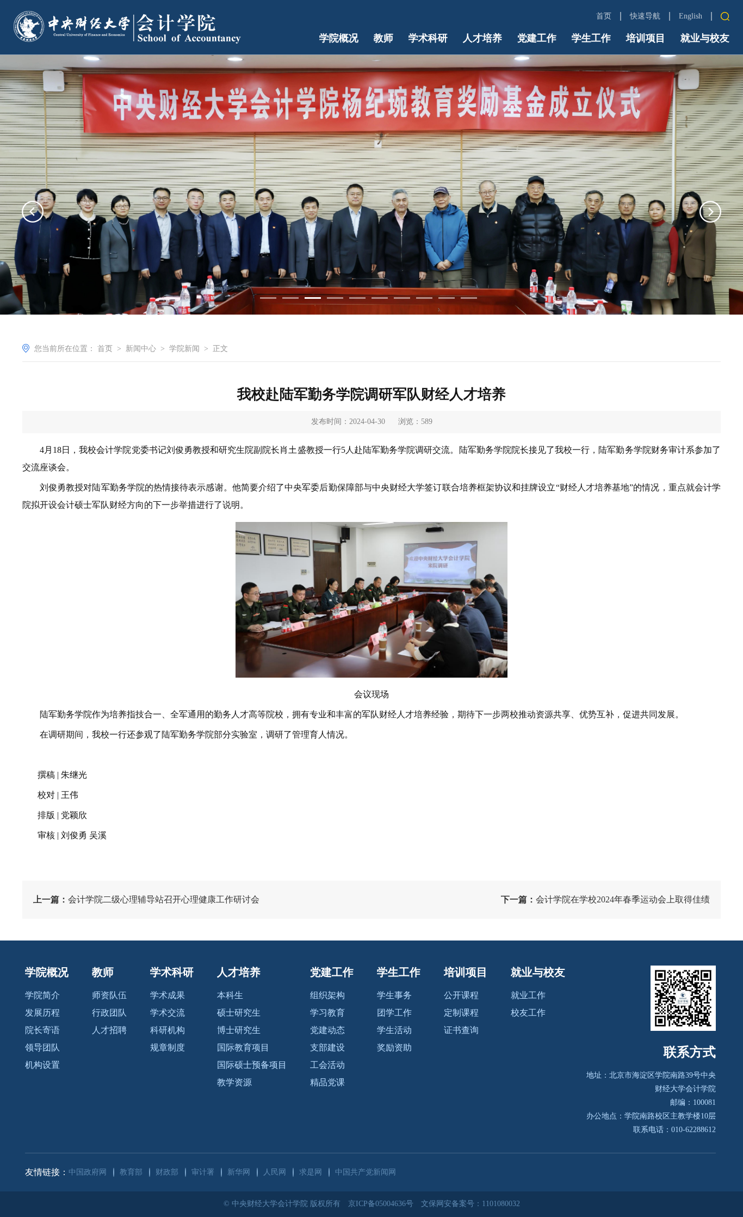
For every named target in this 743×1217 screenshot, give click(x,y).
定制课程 (461, 1012)
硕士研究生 (239, 1012)
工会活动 (327, 1065)
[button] (33, 212)
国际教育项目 (243, 1047)
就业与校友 (704, 38)
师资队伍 (109, 995)
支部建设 (327, 1047)
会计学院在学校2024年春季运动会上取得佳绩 (605, 899)
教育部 (131, 1172)
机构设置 (42, 1065)
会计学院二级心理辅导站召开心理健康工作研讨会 (146, 899)
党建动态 (327, 1030)
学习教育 (327, 1012)
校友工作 (528, 1012)
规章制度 (167, 1047)
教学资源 (234, 1082)
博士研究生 (239, 1030)
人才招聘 (109, 1030)
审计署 (202, 1172)
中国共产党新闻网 (365, 1172)
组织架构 (327, 995)
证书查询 (461, 1030)
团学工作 (394, 1012)
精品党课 (327, 1082)
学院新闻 (184, 349)
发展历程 (42, 1012)
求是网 (310, 1172)
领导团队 (42, 1047)
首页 (603, 16)
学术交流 (167, 1012)
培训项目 (645, 38)
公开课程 (461, 995)
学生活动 (394, 1030)
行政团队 (109, 1012)
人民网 (274, 1172)
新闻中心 (141, 349)
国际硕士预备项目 (252, 1065)
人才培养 (482, 38)
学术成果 (167, 995)
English (690, 16)
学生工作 (591, 38)
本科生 (230, 995)
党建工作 (536, 38)
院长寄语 (42, 1030)
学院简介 (42, 995)
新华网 (238, 1172)
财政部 (167, 1172)
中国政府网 (88, 1172)
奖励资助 (394, 1047)
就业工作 (528, 995)
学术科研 (428, 38)
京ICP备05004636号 (380, 1204)
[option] (371, 185)
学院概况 (338, 38)
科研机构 (167, 1030)
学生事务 (394, 995)
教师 (383, 38)
